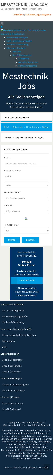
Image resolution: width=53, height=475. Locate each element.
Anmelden (19, 14)
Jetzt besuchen (27, 280)
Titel (6, 127)
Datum (45, 127)
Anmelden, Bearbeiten (13, 390)
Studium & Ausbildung (18, 44)
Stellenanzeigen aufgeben (15, 384)
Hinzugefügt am (11, 225)
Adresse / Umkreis (12, 170)
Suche (7, 157)
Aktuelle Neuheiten (28, 62)
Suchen (11, 239)
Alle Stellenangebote (13, 310)
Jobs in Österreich (11, 371)
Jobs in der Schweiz (12, 365)
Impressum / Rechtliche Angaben (19, 335)
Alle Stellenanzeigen (17, 37)
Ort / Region (32, 127)
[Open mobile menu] (2, 23)
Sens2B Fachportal (22, 55)
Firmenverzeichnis (27, 65)
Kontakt (17, 51)
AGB (4, 346)
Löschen (30, 239)
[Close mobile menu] (2, 26)
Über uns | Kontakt (16, 48)
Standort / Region (12, 192)
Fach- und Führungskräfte (19, 40)
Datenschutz (8, 341)
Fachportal (23, 58)
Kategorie (18, 127)
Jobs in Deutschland (12, 359)
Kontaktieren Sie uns (12, 403)
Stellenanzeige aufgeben (38, 14)
